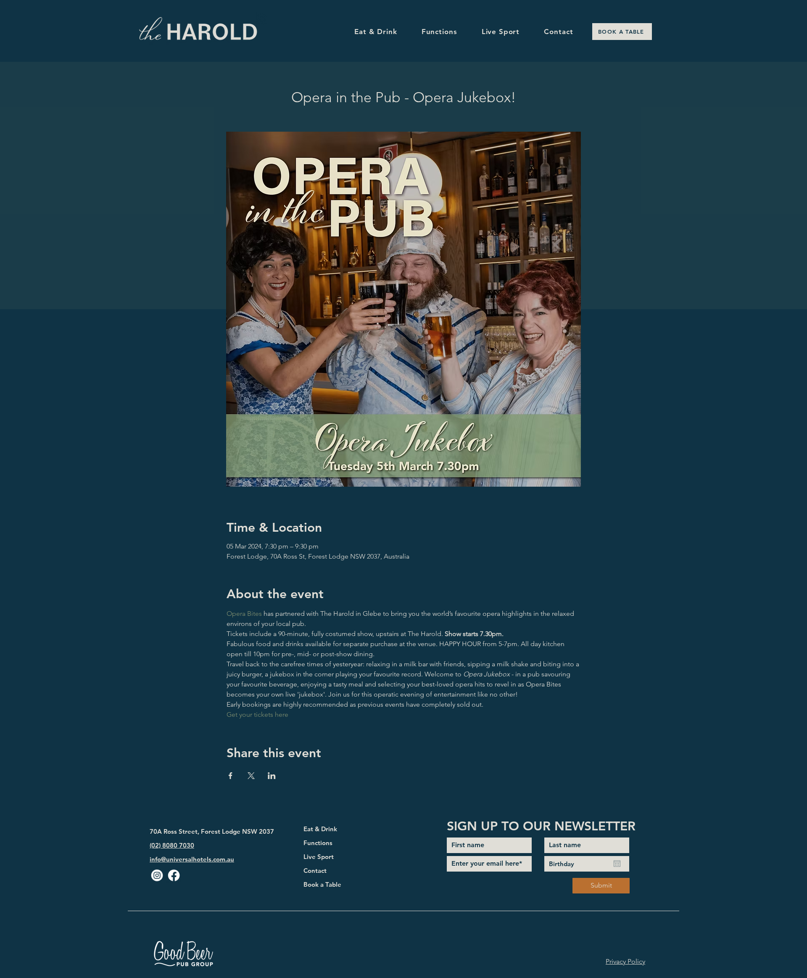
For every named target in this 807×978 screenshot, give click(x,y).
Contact (315, 871)
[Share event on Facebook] (231, 775)
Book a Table (322, 884)
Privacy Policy (625, 961)
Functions (317, 843)
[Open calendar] (617, 863)
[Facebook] (173, 875)
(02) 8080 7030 (172, 845)
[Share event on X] (251, 775)
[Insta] (157, 875)
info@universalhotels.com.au (192, 859)
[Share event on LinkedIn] (272, 775)
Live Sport (318, 857)
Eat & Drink (320, 829)
